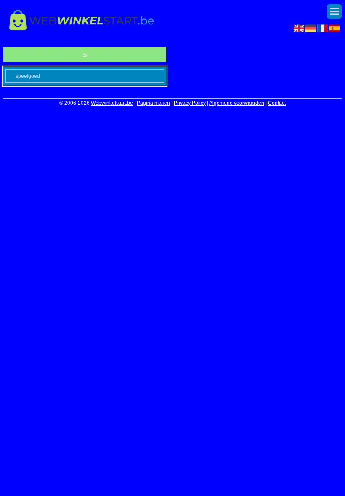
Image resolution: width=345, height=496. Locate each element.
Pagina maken (153, 103)
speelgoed (28, 76)
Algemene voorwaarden (236, 103)
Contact (277, 103)
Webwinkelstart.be (112, 103)
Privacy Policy (190, 103)
